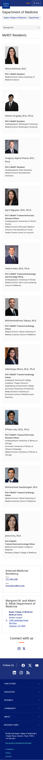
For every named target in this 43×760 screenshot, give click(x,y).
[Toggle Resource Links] (39, 725)
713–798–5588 (12, 579)
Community (10, 708)
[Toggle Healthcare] (39, 683)
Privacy (8, 753)
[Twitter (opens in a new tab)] (24, 648)
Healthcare (10, 683)
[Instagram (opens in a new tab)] (19, 648)
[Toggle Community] (39, 708)
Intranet (9, 756)
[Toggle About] (39, 716)
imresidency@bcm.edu (15, 585)
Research (8, 700)
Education (9, 692)
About (7, 716)
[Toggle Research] (39, 700)
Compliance (10, 749)
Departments (34, 17)
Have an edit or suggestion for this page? (18, 743)
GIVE (28, 3)
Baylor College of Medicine (15, 17)
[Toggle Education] (39, 692)
